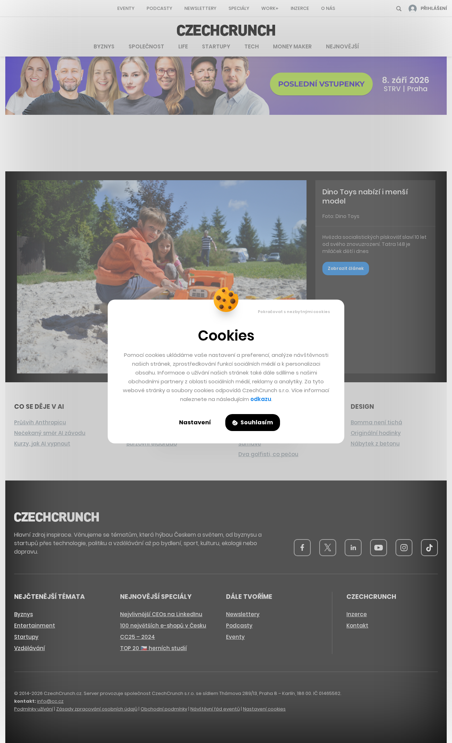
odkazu (260, 399)
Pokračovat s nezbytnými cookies (294, 311)
